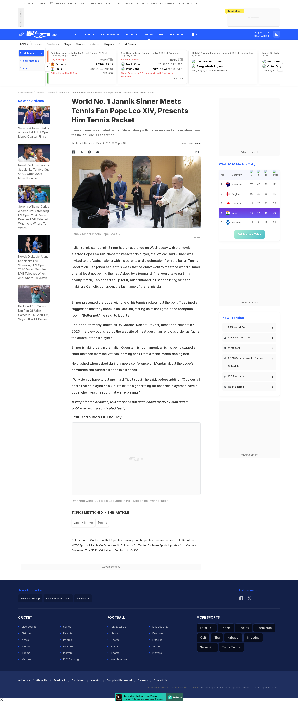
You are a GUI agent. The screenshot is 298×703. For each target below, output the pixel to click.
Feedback (60, 680)
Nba (217, 637)
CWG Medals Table (239, 337)
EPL (24, 67)
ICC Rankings (236, 376)
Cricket (74, 34)
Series (67, 626)
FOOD (83, 3)
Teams (26, 652)
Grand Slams (127, 44)
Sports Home (25, 92)
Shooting (253, 637)
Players (109, 44)
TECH (119, 3)
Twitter (142, 545)
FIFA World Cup (237, 327)
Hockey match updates (138, 540)
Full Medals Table (249, 234)
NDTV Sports (80, 545)
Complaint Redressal (119, 680)
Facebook (110, 545)
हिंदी (51, 3)
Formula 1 (132, 34)
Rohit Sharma (236, 386)
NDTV (22, 3)
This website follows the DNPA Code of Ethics (173, 687)
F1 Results (185, 540)
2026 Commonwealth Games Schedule (245, 362)
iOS (136, 550)
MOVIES (60, 3)
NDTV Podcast (110, 34)
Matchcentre (119, 659)
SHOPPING (142, 3)
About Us (41, 680)
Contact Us (160, 680)
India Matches (30, 60)
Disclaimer (78, 680)
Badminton (177, 34)
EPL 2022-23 (160, 626)
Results (67, 633)
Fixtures (27, 633)
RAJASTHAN (167, 3)
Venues (26, 659)
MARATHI (192, 3)
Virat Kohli (234, 347)
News (38, 44)
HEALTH (109, 3)
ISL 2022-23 (118, 626)
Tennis (148, 34)
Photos (80, 44)
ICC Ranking (71, 659)
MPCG (180, 3)
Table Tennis (231, 647)
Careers (143, 680)
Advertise (24, 680)
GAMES (129, 3)
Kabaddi (233, 637)
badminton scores (166, 540)
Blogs (67, 44)
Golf (162, 34)
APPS (154, 3)
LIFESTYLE (96, 3)
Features (53, 44)
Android (125, 550)
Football (90, 34)
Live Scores (29, 626)
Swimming (207, 647)
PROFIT (43, 3)
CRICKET (73, 3)
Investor (96, 680)
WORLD (32, 3)
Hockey (243, 628)
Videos (94, 44)
